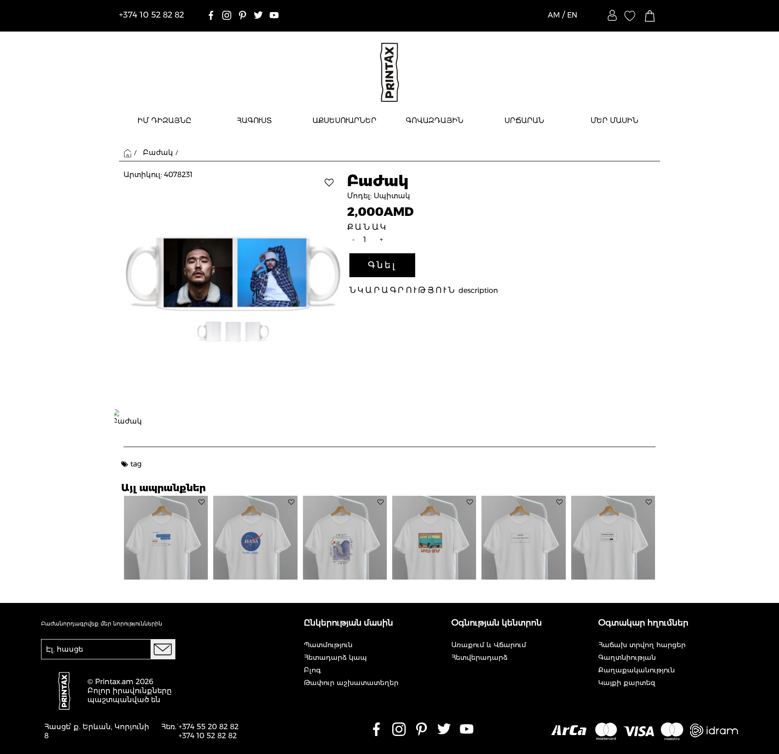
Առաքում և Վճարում (488, 644)
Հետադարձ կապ (335, 657)
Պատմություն (328, 644)
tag (136, 464)
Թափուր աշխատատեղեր (351, 682)
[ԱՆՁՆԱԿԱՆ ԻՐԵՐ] (612, 15)
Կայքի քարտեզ (626, 682)
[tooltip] (201, 502)
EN (572, 15)
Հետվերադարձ (479, 657)
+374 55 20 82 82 (208, 726)
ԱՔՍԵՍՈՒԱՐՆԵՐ (344, 120)
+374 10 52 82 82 (208, 735)
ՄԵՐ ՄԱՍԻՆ (614, 120)
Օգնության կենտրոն (496, 623)
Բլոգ (312, 670)
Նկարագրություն (402, 290)
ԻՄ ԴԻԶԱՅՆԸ (164, 120)
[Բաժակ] (233, 288)
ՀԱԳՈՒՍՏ (254, 120)
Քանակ (367, 227)
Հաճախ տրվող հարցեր (642, 644)
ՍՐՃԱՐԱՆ (524, 120)
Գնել (382, 265)
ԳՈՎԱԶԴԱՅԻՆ (434, 120)
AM (554, 15)
